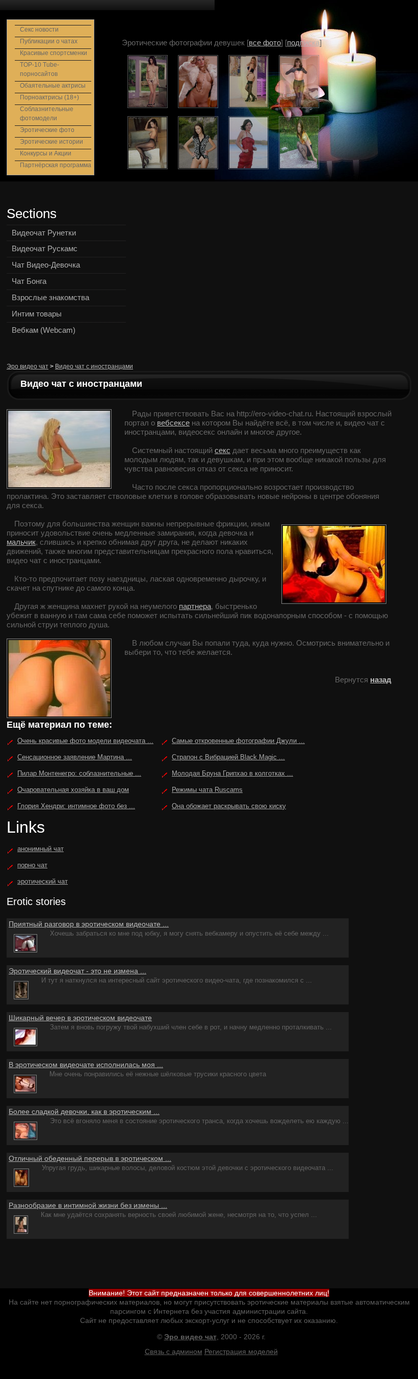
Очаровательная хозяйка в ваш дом (73, 789)
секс (222, 450)
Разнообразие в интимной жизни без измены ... (88, 1205)
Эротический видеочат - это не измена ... (77, 971)
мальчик (21, 542)
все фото (265, 42)
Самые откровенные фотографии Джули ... (238, 741)
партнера (195, 606)
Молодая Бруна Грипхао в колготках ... (232, 773)
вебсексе (173, 422)
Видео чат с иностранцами (94, 366)
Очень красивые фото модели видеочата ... (85, 741)
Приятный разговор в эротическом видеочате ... (89, 924)
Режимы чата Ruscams (207, 789)
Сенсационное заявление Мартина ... (74, 757)
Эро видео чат (27, 366)
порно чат (32, 865)
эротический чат (42, 881)
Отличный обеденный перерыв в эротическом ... (90, 1158)
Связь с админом (173, 1351)
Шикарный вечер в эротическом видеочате (80, 1018)
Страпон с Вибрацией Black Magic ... (228, 757)
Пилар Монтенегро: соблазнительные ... (79, 773)
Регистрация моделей (241, 1351)
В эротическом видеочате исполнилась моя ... (86, 1064)
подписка (303, 42)
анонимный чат (40, 849)
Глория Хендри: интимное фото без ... (76, 806)
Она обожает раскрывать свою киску (229, 806)
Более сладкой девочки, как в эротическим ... (84, 1111)
